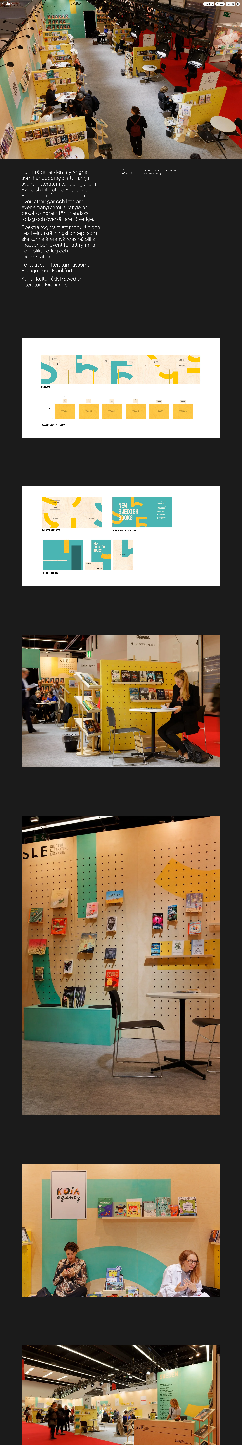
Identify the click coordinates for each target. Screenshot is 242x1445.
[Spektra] (8, 4)
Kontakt (230, 4)
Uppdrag (209, 4)
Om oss (220, 4)
